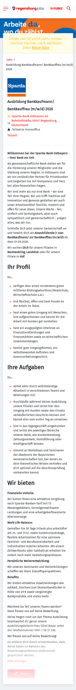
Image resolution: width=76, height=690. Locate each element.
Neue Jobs (40, 47)
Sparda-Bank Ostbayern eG (30, 116)
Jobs (9, 59)
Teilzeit (12, 135)
